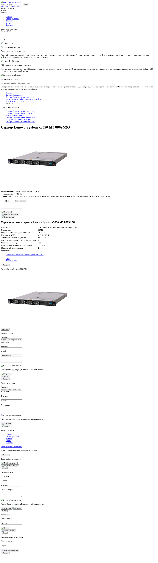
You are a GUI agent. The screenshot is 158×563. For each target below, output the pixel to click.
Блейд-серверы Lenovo (14, 115)
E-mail (3, 351)
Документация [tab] (11, 261)
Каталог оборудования (14, 95)
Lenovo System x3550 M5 (15, 101)
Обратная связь (16, 447)
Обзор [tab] (8, 259)
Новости (9, 21)
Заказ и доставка (12, 19)
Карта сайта (5, 447)
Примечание (6, 355)
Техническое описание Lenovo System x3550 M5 (24, 255)
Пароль (4, 523)
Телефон (4, 346)
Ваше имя (5, 342)
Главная (9, 17)
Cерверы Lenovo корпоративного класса (21, 117)
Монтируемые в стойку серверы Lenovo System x (25, 99)
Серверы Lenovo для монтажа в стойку (21, 97)
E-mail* (4, 481)
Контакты (9, 25)
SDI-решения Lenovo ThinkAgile (18, 120)
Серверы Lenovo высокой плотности (20, 122)
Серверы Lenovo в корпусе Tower (19, 113)
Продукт (4, 337)
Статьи (8, 23)
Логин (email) (6, 519)
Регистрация (16, 6)
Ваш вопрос (5, 405)
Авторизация (6, 6)
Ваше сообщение (7, 490)
